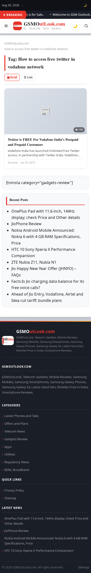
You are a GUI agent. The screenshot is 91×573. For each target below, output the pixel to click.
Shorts (74, 563)
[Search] (86, 26)
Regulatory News (16, 462)
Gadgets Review (15, 439)
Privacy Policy (14, 490)
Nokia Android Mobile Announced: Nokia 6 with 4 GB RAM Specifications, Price (46, 237)
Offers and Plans (16, 423)
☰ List (28, 77)
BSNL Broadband (16, 470)
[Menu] (6, 26)
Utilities (9, 454)
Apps (8, 447)
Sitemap (10, 498)
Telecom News (14, 431)
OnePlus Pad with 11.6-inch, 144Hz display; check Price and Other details (46, 521)
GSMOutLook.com (16, 43)
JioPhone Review (26, 223)
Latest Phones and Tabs (21, 416)
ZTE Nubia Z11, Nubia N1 (33, 262)
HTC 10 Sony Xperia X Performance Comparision (39, 550)
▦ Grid (12, 77)
